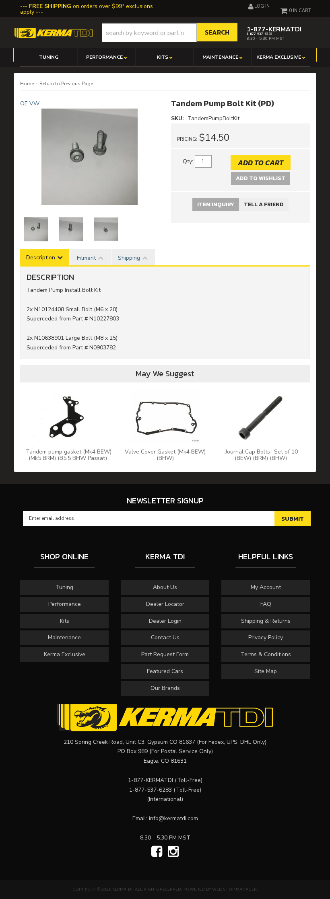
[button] (170, 32)
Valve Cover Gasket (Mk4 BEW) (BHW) (165, 455)
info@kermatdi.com (173, 818)
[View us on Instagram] (173, 852)
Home (27, 83)
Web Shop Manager (234, 889)
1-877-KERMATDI (150, 780)
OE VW (29, 103)
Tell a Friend (264, 204)
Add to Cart (260, 162)
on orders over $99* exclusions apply (86, 9)
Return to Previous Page (66, 83)
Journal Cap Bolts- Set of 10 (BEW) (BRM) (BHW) (261, 455)
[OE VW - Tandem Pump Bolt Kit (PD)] (89, 157)
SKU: (178, 118)
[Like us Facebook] (156, 852)
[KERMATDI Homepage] (53, 33)
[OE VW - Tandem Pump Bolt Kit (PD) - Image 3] (106, 229)
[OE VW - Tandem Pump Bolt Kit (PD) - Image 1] (36, 229)
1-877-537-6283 (150, 790)
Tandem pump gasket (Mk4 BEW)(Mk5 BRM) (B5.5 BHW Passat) (68, 455)
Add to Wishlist (260, 178)
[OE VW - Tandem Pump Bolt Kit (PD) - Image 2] (71, 229)
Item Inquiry (215, 204)
